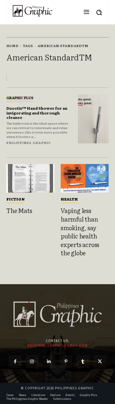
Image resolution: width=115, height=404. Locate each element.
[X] (100, 361)
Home (12, 45)
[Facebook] (15, 361)
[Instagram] (32, 361)
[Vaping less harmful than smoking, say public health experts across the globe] (85, 178)
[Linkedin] (49, 361)
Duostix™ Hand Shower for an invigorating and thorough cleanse (36, 112)
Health (69, 199)
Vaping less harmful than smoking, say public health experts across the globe (80, 231)
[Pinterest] (66, 361)
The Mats (19, 210)
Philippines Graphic (28, 142)
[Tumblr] (83, 361)
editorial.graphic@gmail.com (57, 345)
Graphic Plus (19, 97)
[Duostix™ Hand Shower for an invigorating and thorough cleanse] (93, 118)
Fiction (15, 199)
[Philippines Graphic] (32, 10)
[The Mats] (30, 178)
